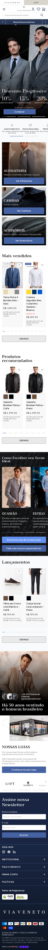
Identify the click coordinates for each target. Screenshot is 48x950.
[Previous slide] (3, 22)
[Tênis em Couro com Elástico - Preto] (11, 598)
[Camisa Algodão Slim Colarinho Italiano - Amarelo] (28, 292)
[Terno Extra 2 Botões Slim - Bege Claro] (11, 292)
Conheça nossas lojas (24, 769)
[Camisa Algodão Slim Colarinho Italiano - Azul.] (40, 292)
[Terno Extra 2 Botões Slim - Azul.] (12, 275)
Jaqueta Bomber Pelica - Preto (35, 405)
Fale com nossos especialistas (24, 548)
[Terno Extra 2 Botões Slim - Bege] (5, 292)
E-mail (5, 823)
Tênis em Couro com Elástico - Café (12, 606)
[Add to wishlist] (19, 265)
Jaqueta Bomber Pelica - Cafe (12, 405)
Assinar (24, 835)
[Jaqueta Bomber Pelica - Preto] (11, 397)
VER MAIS (24, 338)
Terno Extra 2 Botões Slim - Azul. (10, 300)
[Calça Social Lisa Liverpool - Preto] (35, 581)
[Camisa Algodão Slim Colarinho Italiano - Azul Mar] (34, 292)
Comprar (20, 111)
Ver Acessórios (23, 240)
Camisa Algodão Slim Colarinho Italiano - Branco (33, 303)
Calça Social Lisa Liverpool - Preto (35, 606)
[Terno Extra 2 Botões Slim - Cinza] (17, 292)
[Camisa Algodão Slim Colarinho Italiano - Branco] (35, 275)
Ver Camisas (24, 210)
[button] (4, 9)
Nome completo (9, 812)
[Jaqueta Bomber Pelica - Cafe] (12, 380)
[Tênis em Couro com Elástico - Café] (12, 581)
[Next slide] (45, 22)
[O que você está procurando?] (41, 15)
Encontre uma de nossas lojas (24, 539)
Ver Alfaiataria (24, 180)
